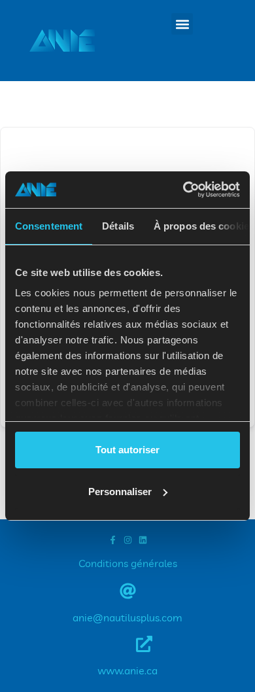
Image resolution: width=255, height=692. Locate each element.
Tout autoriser (127, 449)
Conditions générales (127, 563)
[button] (182, 24)
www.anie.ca (127, 670)
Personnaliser (120, 491)
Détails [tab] (118, 226)
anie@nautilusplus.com (127, 617)
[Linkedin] (143, 540)
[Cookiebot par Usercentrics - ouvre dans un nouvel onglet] (183, 189)
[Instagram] (128, 540)
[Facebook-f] (113, 540)
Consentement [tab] (48, 226)
